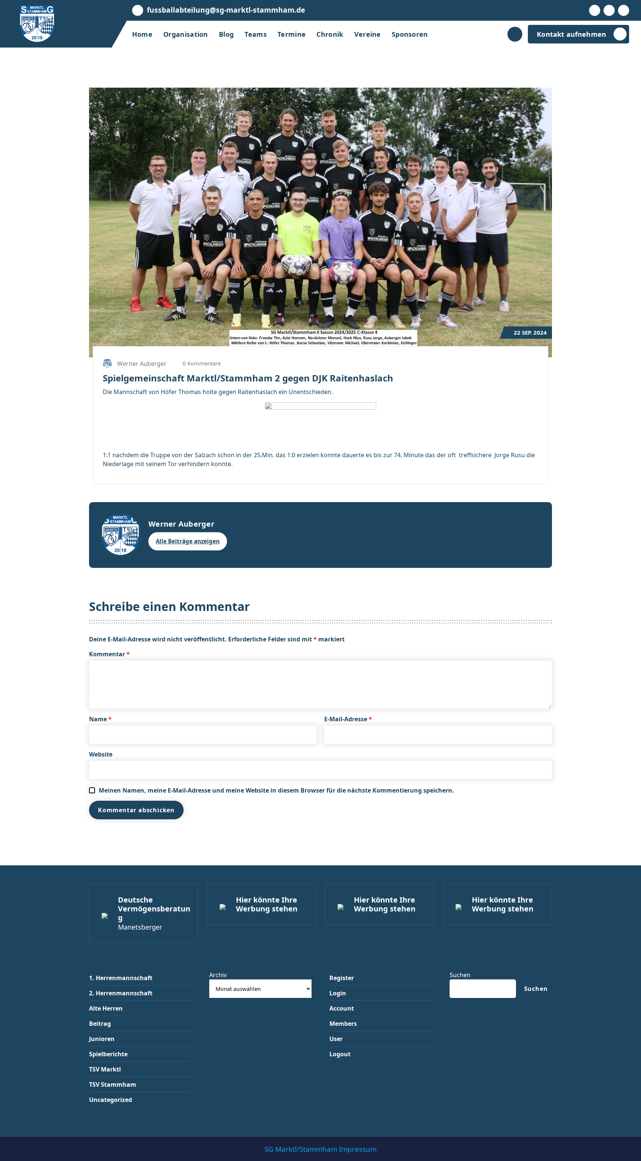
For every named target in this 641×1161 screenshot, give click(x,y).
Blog (226, 34)
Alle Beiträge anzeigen (188, 541)
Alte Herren (106, 1008)
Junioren (102, 1039)
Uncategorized (110, 1100)
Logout (340, 1054)
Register (341, 978)
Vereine (367, 34)
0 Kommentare (201, 363)
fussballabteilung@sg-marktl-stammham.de (226, 10)
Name (100, 719)
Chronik (329, 34)
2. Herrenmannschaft (120, 993)
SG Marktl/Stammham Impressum (320, 1149)
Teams (255, 34)
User (336, 1039)
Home (142, 34)
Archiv (218, 975)
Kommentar (109, 654)
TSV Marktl (105, 1069)
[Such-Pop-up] (514, 34)
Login (337, 993)
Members (343, 1023)
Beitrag (100, 1023)
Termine (291, 34)
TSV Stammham (112, 1084)
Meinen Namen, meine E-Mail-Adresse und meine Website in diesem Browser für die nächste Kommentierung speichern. (276, 790)
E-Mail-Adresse (348, 719)
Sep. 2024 (530, 332)
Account (341, 1008)
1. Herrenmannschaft (120, 978)
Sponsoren (410, 34)
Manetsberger (140, 927)
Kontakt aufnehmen (571, 34)
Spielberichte (108, 1054)
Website (100, 754)
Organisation (185, 34)
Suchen (460, 975)
